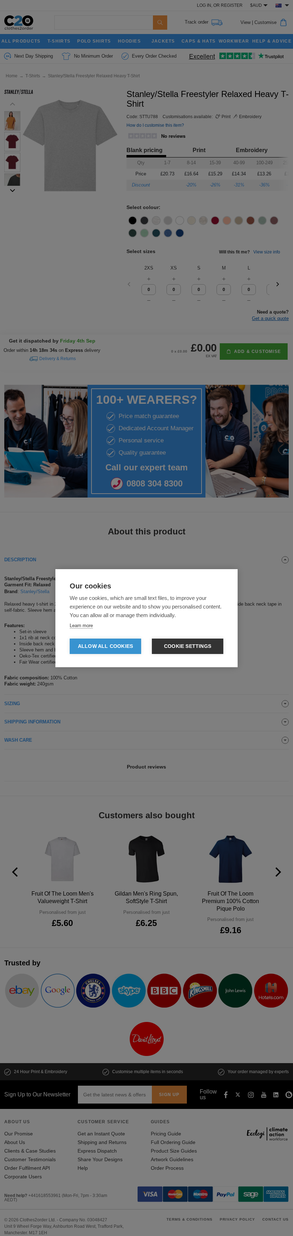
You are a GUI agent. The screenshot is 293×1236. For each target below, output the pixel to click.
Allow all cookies (105, 646)
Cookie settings (187, 646)
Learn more (81, 625)
